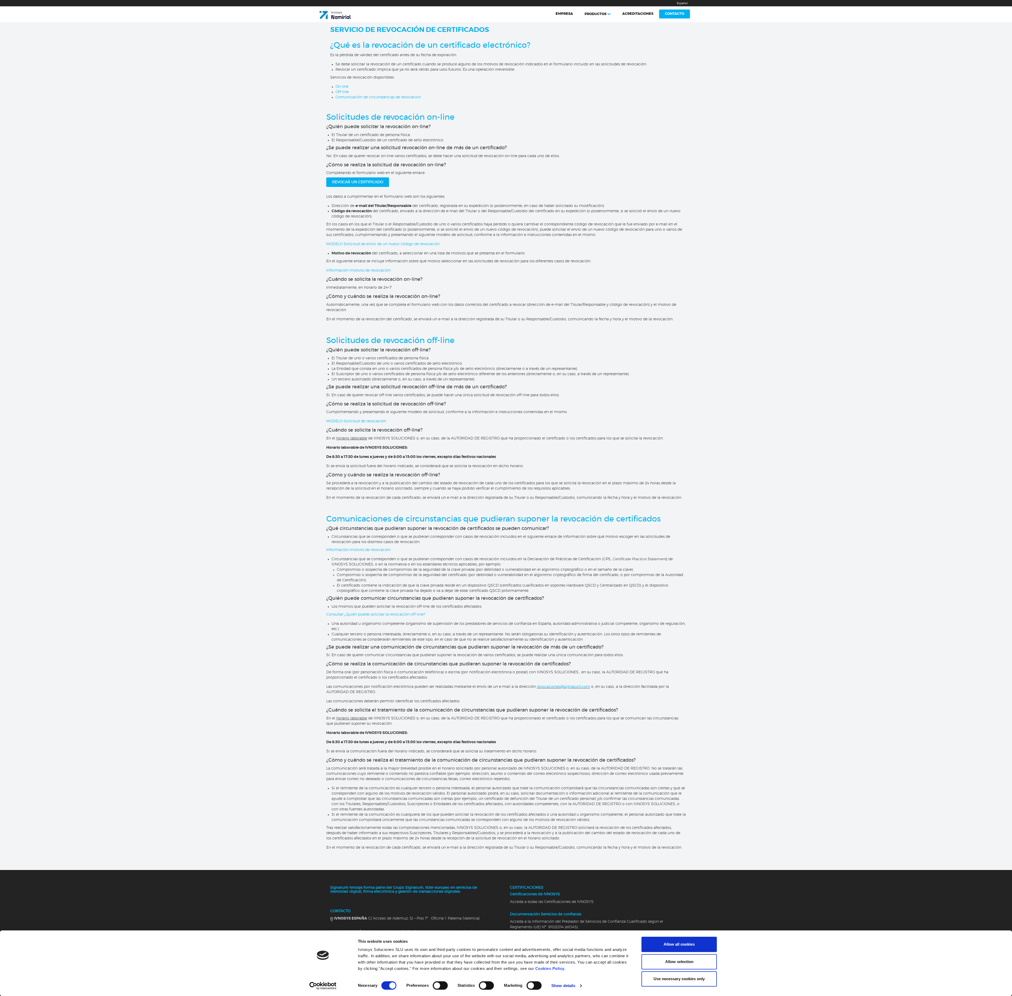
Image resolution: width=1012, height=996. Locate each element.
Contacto (674, 14)
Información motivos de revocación (358, 270)
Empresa (564, 14)
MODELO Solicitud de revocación (356, 421)
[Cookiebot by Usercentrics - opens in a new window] (323, 986)
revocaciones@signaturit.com (563, 687)
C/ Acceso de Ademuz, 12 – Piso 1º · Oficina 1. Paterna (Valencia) (407, 918)
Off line (342, 92)
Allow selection (679, 961)
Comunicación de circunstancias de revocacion (378, 97)
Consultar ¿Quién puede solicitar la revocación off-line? (375, 614)
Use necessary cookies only (679, 978)
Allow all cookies (679, 944)
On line (341, 87)
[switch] (440, 985)
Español (682, 3)
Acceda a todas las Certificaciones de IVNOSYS (551, 902)
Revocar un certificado (357, 182)
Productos (595, 14)
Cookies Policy (550, 968)
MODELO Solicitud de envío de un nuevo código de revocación (383, 244)
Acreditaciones (637, 14)
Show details (563, 985)
